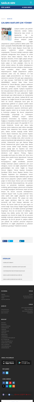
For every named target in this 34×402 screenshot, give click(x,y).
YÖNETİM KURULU (5, 296)
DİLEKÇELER (30, 312)
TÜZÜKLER (3, 329)
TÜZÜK (2, 297)
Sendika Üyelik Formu (28, 296)
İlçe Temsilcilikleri (5, 311)
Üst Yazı (31, 294)
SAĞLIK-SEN (8, 3)
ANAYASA (3, 322)
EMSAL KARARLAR (29, 309)
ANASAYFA (3, 18)
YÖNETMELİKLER (5, 331)
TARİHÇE (3, 294)
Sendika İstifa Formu (28, 297)
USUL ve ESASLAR (5, 344)
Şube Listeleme (4, 312)
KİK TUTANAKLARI (5, 339)
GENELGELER (4, 334)
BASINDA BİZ (9, 18)
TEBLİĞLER (3, 332)
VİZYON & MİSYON (5, 299)
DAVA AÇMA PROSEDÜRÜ (27, 307)
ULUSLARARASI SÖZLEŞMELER (8, 337)
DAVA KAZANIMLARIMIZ (27, 311)
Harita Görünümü (5, 309)
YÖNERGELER (4, 336)
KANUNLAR (3, 324)
